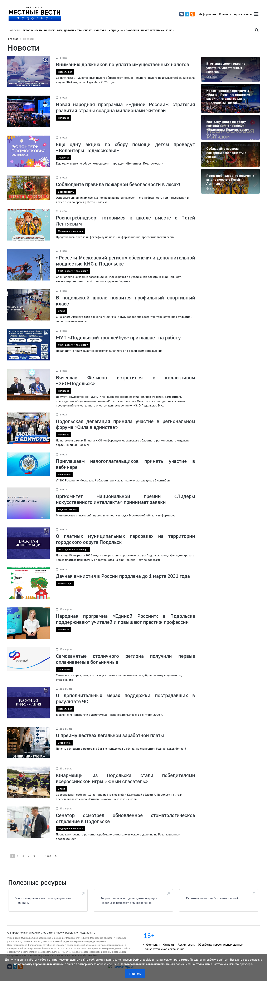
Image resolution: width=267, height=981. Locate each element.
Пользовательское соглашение (163, 949)
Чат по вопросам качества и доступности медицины (43, 900)
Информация (208, 14)
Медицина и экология (123, 30)
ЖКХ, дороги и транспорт (74, 30)
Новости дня (65, 71)
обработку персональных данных (40, 964)
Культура (100, 30)
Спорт (61, 310)
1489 (48, 856)
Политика (63, 117)
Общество (63, 157)
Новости (14, 30)
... (40, 856)
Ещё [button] (169, 30)
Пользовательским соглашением (142, 964)
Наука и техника (152, 30)
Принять (135, 973)
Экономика (64, 474)
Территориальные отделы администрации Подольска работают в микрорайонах (129, 900)
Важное (49, 30)
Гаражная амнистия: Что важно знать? (212, 898)
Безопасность (32, 30)
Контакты (225, 14)
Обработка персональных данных (220, 944)
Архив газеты (243, 14)
